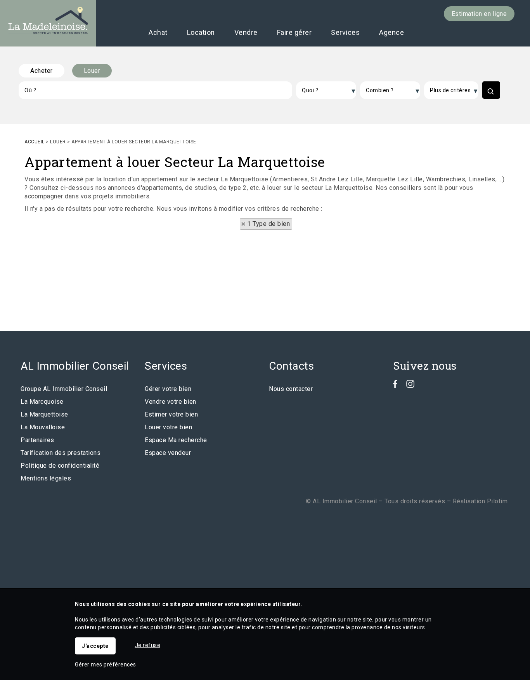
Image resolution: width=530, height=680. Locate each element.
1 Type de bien (268, 223)
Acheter (41, 70)
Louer (92, 70)
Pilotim (497, 501)
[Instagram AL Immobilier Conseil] (410, 385)
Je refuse (148, 645)
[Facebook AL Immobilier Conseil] (395, 385)
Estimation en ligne (479, 13)
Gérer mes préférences (105, 664)
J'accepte (95, 646)
